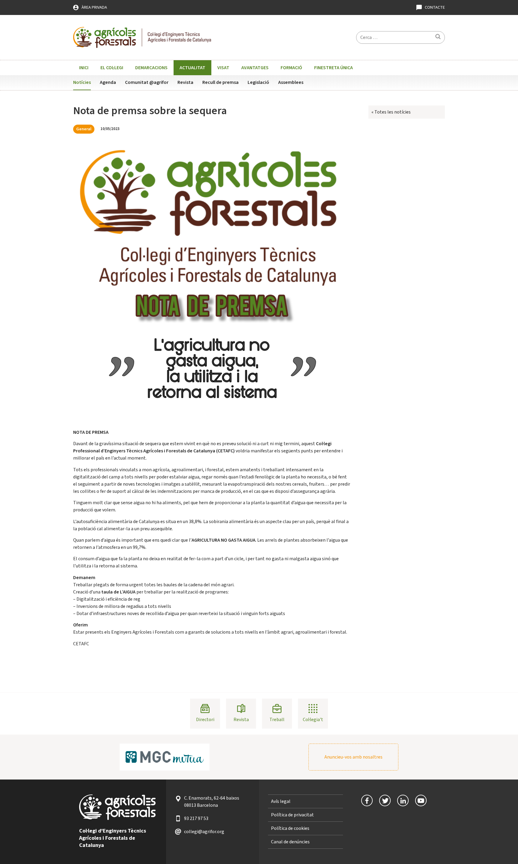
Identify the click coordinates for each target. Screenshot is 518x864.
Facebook (367, 800)
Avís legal (280, 801)
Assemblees (290, 82)
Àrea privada (94, 7)
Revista (185, 82)
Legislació (258, 82)
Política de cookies (290, 828)
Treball (276, 719)
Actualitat (192, 67)
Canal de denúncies (290, 842)
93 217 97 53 (196, 818)
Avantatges (255, 67)
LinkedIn (403, 800)
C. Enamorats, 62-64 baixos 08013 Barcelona (211, 802)
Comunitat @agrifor (146, 82)
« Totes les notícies (391, 112)
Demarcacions (151, 67)
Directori (205, 719)
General (83, 129)
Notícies (82, 82)
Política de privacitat (292, 815)
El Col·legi (111, 67)
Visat (223, 67)
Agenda (108, 82)
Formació (291, 67)
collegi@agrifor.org (204, 831)
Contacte (435, 7)
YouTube (421, 800)
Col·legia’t (313, 719)
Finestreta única (333, 67)
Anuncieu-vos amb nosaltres (353, 757)
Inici (83, 67)
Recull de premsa (220, 82)
